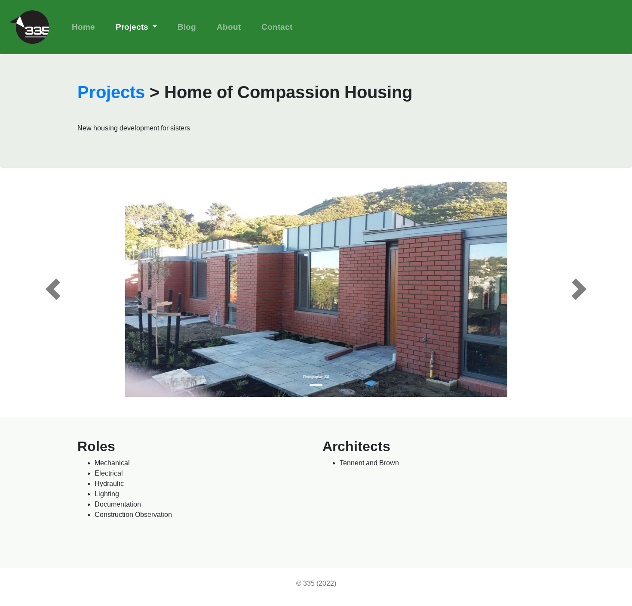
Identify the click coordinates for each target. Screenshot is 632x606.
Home (83, 26)
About (229, 26)
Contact (276, 26)
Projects (133, 26)
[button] (52, 289)
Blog (187, 26)
